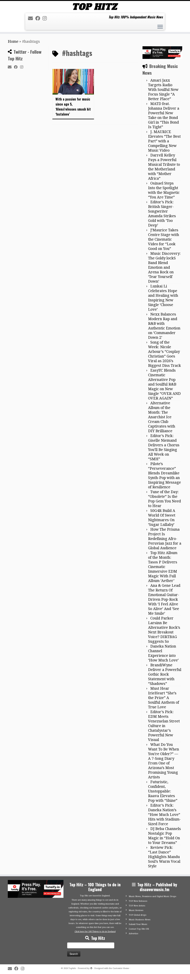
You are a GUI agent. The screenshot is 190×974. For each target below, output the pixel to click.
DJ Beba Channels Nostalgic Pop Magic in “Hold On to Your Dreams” (164, 835)
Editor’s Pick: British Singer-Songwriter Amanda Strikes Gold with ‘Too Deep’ (162, 213)
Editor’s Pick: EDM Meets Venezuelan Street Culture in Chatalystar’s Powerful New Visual (164, 726)
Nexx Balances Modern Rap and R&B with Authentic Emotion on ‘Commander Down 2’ (164, 326)
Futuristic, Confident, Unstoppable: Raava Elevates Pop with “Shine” (162, 791)
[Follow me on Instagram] (45, 18)
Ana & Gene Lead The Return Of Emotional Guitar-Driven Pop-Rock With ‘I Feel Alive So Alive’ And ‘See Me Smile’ (164, 599)
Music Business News (139, 919)
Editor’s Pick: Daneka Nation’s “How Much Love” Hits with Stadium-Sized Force (164, 814)
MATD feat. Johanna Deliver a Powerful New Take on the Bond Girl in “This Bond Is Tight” (163, 115)
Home (13, 41)
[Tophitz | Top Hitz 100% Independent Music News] (95, 6)
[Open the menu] (160, 27)
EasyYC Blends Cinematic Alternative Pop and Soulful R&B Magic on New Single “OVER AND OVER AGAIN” (164, 384)
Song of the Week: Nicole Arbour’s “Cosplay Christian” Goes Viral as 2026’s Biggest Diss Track (164, 354)
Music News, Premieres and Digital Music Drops (152, 896)
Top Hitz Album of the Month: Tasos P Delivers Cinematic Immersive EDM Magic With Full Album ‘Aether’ (162, 567)
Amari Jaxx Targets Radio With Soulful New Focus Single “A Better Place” (163, 89)
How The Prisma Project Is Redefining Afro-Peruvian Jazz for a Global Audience (164, 538)
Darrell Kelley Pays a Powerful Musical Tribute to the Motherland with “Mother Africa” (164, 167)
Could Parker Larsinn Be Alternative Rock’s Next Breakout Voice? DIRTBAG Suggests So (164, 630)
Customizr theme (121, 968)
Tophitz (72, 968)
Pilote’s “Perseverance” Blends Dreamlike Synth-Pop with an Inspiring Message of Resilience (164, 475)
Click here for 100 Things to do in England (95, 931)
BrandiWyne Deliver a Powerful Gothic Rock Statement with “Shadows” (164, 674)
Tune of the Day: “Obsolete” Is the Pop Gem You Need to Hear (164, 499)
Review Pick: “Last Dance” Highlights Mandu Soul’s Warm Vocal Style (164, 856)
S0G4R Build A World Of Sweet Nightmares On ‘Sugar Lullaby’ (161, 517)
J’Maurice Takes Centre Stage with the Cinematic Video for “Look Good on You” (163, 239)
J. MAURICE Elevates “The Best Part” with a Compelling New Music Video (164, 141)
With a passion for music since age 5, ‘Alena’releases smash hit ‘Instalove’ (73, 107)
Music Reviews (136, 910)
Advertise (133, 933)
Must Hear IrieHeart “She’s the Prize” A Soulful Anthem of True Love (163, 697)
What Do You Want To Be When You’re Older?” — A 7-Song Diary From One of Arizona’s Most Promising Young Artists (163, 760)
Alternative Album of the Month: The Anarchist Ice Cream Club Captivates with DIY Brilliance (161, 417)
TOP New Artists (137, 906)
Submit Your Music (138, 924)
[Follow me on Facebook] (38, 18)
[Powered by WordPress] (91, 967)
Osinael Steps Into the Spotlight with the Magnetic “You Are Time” (164, 190)
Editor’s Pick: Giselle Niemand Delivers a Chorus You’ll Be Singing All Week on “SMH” (163, 447)
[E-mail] (31, 18)
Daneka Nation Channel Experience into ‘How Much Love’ (163, 653)
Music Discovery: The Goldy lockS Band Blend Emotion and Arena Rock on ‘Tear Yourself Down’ (164, 267)
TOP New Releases (138, 901)
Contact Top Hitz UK (139, 929)
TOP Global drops (137, 915)
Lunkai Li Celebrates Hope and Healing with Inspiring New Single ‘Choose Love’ (163, 298)
